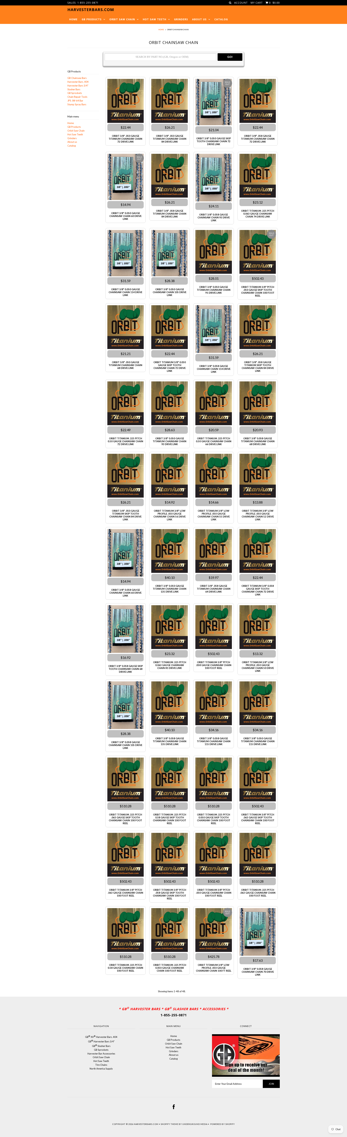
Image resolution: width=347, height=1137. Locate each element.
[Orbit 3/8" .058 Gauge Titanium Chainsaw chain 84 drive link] (169, 176)
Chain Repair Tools (77, 96)
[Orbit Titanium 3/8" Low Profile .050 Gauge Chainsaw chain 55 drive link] (213, 476)
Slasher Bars (73, 89)
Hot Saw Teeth (154, 19)
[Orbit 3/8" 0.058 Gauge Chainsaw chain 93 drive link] (213, 178)
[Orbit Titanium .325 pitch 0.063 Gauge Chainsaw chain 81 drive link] (169, 627)
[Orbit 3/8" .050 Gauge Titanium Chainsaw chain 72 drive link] (125, 101)
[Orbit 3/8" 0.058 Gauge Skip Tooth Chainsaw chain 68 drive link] (125, 629)
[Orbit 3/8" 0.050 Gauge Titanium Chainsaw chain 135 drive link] (169, 551)
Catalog (221, 19)
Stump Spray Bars (76, 104)
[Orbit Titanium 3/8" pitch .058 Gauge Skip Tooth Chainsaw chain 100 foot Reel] (169, 855)
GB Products (92, 19)
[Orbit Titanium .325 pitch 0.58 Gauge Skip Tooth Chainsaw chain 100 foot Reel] (169, 780)
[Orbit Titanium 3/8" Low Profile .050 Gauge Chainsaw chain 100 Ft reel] (213, 930)
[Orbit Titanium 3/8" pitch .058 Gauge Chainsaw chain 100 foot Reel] (213, 627)
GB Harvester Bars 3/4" (101, 1041)
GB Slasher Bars (101, 1046)
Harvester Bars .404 (78, 81)
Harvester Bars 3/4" (77, 85)
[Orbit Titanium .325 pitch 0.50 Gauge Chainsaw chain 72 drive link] (125, 403)
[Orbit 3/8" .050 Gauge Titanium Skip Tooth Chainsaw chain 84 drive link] (125, 476)
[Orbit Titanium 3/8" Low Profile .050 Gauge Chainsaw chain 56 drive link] (169, 476)
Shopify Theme (169, 1124)
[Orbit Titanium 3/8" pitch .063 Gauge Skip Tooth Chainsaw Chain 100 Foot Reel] (257, 780)
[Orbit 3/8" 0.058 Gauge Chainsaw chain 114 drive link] (213, 329)
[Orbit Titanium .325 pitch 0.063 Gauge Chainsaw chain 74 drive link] (257, 176)
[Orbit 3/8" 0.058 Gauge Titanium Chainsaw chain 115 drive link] (213, 703)
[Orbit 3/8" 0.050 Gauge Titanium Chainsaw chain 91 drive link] (213, 252)
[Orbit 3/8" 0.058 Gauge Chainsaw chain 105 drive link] (125, 705)
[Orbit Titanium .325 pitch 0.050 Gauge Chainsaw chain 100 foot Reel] (169, 930)
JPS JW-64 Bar (75, 100)
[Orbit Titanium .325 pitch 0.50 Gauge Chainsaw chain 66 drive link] (213, 403)
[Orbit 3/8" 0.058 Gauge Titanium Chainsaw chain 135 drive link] (169, 703)
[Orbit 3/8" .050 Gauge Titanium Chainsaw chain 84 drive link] (169, 101)
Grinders (181, 19)
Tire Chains (101, 1064)
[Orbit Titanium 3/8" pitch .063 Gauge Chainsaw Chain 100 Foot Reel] (125, 855)
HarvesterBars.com (146, 1124)
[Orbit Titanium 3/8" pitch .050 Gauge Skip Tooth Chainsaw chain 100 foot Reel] (257, 252)
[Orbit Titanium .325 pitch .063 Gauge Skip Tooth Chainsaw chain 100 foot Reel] (125, 780)
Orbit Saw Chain (122, 19)
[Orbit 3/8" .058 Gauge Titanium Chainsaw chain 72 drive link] (257, 101)
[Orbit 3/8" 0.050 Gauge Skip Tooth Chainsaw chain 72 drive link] (213, 102)
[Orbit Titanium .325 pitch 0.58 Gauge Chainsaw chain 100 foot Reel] (125, 930)
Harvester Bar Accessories (101, 1053)
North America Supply (101, 1068)
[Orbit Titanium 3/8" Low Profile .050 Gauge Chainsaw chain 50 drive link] (257, 627)
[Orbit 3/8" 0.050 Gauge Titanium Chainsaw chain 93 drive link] (169, 403)
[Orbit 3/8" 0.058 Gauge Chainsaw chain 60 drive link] (125, 553)
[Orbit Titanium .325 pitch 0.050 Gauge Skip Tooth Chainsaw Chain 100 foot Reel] (213, 780)
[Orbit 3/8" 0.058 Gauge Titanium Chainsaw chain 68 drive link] (257, 403)
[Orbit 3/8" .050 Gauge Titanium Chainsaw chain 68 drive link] (125, 327)
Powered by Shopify (222, 1124)
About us (199, 19)
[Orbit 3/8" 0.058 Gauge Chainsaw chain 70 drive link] (257, 932)
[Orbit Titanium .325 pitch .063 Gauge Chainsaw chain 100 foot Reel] (257, 855)
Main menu (73, 116)
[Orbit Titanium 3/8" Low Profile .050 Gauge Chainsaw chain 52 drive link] (257, 476)
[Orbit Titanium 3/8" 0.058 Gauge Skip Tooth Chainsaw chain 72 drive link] (257, 551)
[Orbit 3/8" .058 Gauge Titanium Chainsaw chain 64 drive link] (213, 551)
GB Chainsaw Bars (77, 78)
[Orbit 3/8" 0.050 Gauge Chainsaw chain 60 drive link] (125, 177)
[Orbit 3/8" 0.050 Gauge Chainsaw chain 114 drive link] (125, 253)
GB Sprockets (74, 93)
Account (241, 2)
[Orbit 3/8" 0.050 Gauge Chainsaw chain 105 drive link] (169, 253)
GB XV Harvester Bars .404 (101, 1036)
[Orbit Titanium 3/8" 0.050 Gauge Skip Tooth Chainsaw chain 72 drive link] (169, 327)
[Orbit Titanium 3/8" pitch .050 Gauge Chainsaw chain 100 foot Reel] (213, 855)
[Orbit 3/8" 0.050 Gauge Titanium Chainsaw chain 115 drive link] (257, 703)
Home (73, 19)
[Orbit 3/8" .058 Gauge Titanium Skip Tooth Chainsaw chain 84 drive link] (257, 327)
